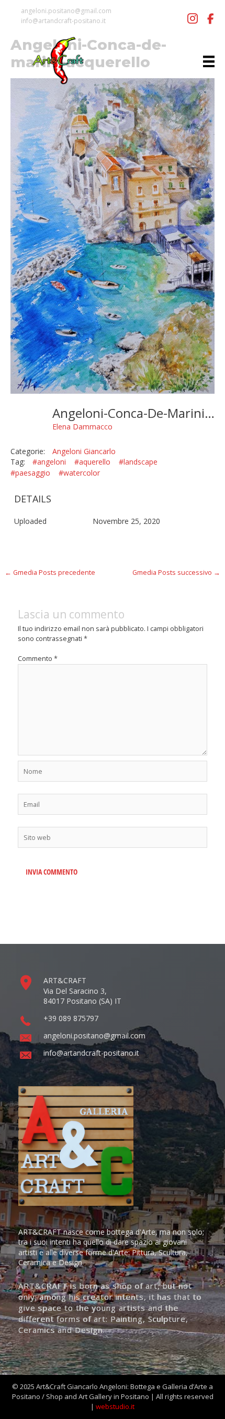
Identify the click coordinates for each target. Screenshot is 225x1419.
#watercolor (79, 473)
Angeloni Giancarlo (84, 451)
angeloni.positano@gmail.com (66, 10)
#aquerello (92, 462)
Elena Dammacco (82, 427)
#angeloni (49, 462)
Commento (38, 658)
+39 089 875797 (70, 1018)
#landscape (138, 462)
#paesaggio (30, 473)
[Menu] (209, 61)
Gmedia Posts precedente (50, 572)
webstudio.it (115, 1406)
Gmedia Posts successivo (176, 572)
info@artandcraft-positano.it (63, 20)
